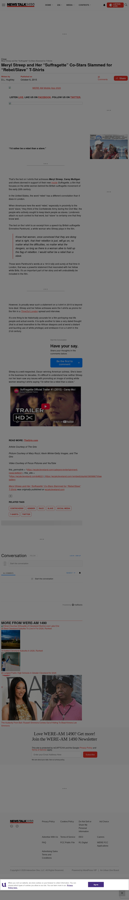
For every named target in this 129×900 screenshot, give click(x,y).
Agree (96, 884)
